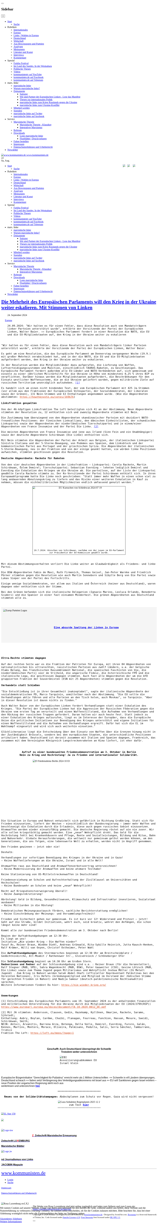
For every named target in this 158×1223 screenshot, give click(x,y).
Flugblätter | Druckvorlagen (33, 138)
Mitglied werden (22, 108)
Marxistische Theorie (24, 122)
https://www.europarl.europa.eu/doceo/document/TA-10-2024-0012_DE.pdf (53, 1006)
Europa (17, 32)
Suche (17, 24)
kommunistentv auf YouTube (28, 74)
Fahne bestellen (21, 141)
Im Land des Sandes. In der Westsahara (33, 66)
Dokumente (19, 91)
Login (10, 1179)
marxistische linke (22, 85)
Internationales (21, 30)
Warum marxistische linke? (27, 88)
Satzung (24, 94)
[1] (77, 382)
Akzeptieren (6, 1218)
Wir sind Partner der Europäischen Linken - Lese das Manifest (50, 96)
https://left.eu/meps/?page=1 (52, 1032)
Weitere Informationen (11, 1221)
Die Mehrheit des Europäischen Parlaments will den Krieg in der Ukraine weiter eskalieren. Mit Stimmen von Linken (78, 304)
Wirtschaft (18, 41)
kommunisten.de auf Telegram (28, 80)
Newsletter (12, 149)
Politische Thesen (22, 69)
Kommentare (20, 57)
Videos (17, 71)
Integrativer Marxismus (31, 127)
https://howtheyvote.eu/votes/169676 (47, 396)
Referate (18, 130)
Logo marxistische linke (31, 135)
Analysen (18, 46)
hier (86, 1104)
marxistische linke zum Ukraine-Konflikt (39, 105)
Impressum (19, 144)
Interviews (19, 55)
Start (9, 21)
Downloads (19, 133)
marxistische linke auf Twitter (28, 113)
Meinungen (19, 49)
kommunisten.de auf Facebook (29, 77)
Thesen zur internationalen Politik (36, 99)
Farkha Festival (21, 63)
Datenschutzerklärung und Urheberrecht (33, 147)
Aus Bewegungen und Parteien (29, 43)
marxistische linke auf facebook (29, 116)
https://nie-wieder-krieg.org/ (83, 984)
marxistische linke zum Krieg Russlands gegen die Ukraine (48, 102)
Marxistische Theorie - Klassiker (35, 124)
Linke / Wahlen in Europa (26, 35)
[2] (96, 426)
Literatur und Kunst (23, 52)
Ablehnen (17, 1218)
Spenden (18, 110)
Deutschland (20, 38)
